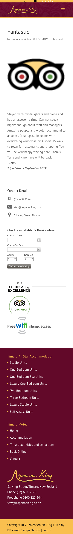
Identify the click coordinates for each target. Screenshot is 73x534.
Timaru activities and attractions (32, 445)
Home (14, 431)
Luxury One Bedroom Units (28, 383)
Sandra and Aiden (21, 39)
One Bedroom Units (23, 369)
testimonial (56, 39)
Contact (15, 459)
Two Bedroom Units (23, 391)
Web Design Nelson (27, 530)
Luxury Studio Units (23, 404)
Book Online (18, 451)
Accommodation (21, 437)
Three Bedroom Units (24, 398)
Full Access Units (21, 412)
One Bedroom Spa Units (26, 377)
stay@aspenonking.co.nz (28, 207)
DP (9, 530)
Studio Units (18, 362)
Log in (47, 530)
